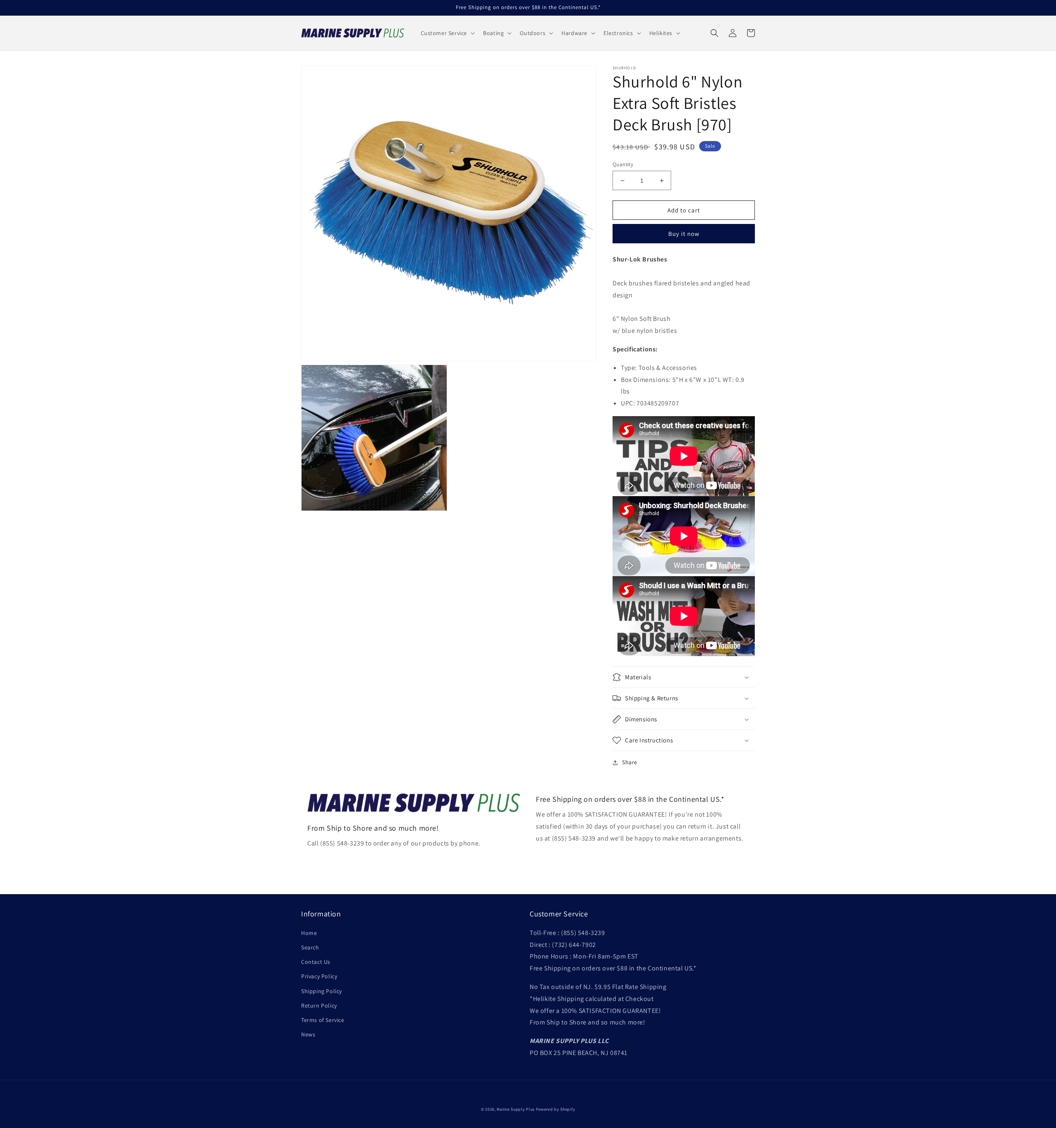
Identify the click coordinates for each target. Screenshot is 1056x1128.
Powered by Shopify (555, 1109)
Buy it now (684, 234)
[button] (447, 33)
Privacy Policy (319, 976)
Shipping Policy (321, 991)
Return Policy (319, 1005)
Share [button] (629, 762)
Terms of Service (322, 1020)
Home (309, 933)
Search (310, 947)
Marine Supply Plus (516, 1109)
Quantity (623, 164)
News (308, 1034)
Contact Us (315, 962)
